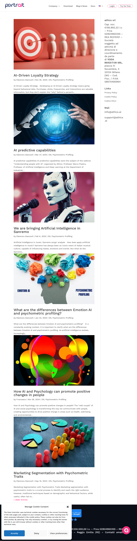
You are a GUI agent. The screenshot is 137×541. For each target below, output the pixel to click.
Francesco (21, 399)
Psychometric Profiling (63, 80)
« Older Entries (20, 500)
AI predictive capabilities (35, 150)
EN (50, 80)
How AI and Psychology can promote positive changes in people (52, 393)
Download (68, 6)
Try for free (125, 6)
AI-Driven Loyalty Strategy (36, 75)
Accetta (14, 533)
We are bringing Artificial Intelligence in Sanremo (47, 230)
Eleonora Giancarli (24, 80)
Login (112, 6)
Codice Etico (110, 101)
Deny (36, 533)
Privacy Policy (110, 92)
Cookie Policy (110, 97)
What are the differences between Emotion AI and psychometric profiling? (53, 311)
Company (53, 6)
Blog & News (81, 6)
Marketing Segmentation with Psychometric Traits (51, 474)
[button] (67, 507)
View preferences (58, 533)
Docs (93, 6)
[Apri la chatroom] (126, 530)
